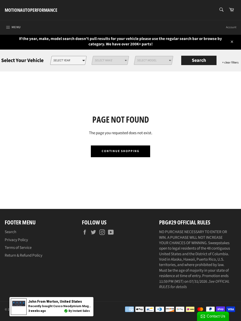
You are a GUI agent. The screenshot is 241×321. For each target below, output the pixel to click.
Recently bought (82, 306)
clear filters (230, 62)
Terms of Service (18, 248)
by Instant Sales (79, 311)
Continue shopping (120, 151)
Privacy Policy (16, 240)
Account (231, 27)
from (55, 301)
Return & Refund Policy (23, 255)
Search (199, 60)
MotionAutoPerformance (31, 10)
